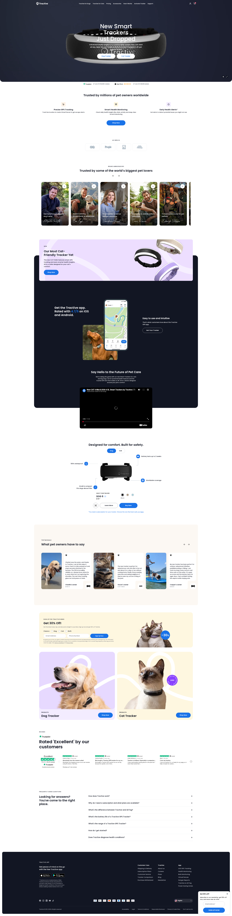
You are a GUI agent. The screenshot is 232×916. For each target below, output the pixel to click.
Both (69, 631)
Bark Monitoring (184, 874)
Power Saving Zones (185, 886)
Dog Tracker (106, 56)
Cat (62, 631)
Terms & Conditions (59, 643)
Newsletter (162, 880)
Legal (133, 909)
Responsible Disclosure (158, 909)
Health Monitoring (184, 871)
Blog (159, 877)
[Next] (119, 176)
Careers (161, 871)
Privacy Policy (70, 643)
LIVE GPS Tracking (184, 868)
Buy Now (128, 505)
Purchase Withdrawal (145, 880)
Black (122, 498)
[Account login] (190, 4)
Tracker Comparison (145, 877)
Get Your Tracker (152, 330)
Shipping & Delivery (145, 868)
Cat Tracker (125, 56)
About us (161, 868)
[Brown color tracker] (127, 494)
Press (160, 874)
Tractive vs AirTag (184, 883)
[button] (111, 451)
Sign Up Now (99, 636)
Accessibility (125, 909)
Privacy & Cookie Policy (174, 909)
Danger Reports (184, 880)
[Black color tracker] (122, 494)
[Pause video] (223, 76)
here (142, 512)
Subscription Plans (144, 871)
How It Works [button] (127, 4)
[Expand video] (226, 76)
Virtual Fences (183, 877)
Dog (55, 631)
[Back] (113, 176)
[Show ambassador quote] (64, 186)
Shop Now (116, 123)
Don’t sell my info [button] (188, 909)
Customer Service (144, 874)
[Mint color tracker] (132, 494)
